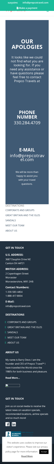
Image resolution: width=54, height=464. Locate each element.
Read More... (12, 377)
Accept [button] (44, 451)
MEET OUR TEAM (14, 225)
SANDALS (10, 220)
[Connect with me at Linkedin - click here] (14, 425)
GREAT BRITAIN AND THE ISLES (22, 215)
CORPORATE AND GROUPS (19, 210)
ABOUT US (11, 230)
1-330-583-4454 (13, 291)
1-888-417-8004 (13, 295)
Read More (27, 456)
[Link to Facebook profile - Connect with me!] (7, 424)
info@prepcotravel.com (18, 306)
